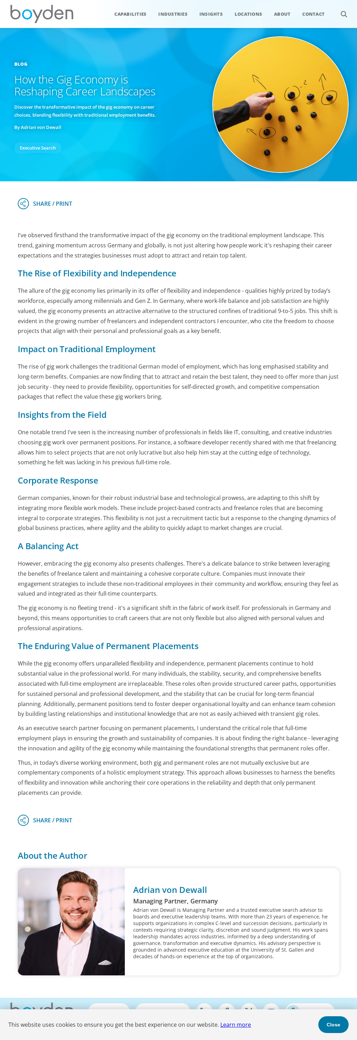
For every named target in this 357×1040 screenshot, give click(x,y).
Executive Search (38, 148)
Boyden (42, 14)
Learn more (235, 1024)
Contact (313, 14)
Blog (21, 64)
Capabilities (130, 14)
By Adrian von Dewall (37, 127)
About (282, 14)
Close (333, 1024)
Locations (248, 14)
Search (343, 14)
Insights (211, 14)
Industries (173, 14)
